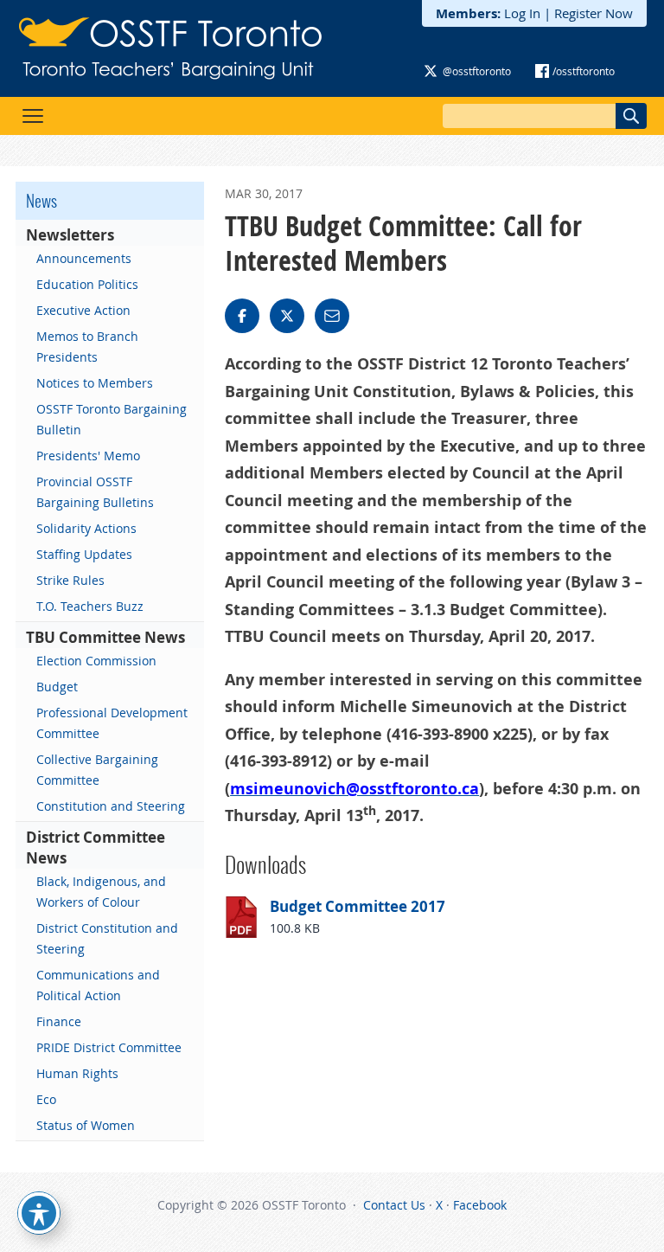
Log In (522, 13)
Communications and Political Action (98, 985)
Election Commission (96, 660)
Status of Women (85, 1125)
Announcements (83, 258)
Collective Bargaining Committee (97, 769)
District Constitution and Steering (107, 938)
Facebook (480, 1205)
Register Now (593, 13)
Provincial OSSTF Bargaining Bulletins (95, 491)
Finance (58, 1021)
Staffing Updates (84, 554)
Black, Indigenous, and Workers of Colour (101, 891)
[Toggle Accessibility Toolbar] (39, 1213)
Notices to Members (94, 383)
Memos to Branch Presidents (87, 346)
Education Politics (87, 284)
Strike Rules (70, 580)
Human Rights (77, 1073)
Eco (46, 1099)
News (41, 200)
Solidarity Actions (86, 528)
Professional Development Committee (112, 723)
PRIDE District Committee (109, 1047)
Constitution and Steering (110, 806)
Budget (57, 686)
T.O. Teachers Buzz (90, 606)
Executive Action (83, 310)
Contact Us (394, 1205)
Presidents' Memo (88, 455)
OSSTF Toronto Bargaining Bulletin (111, 419)
